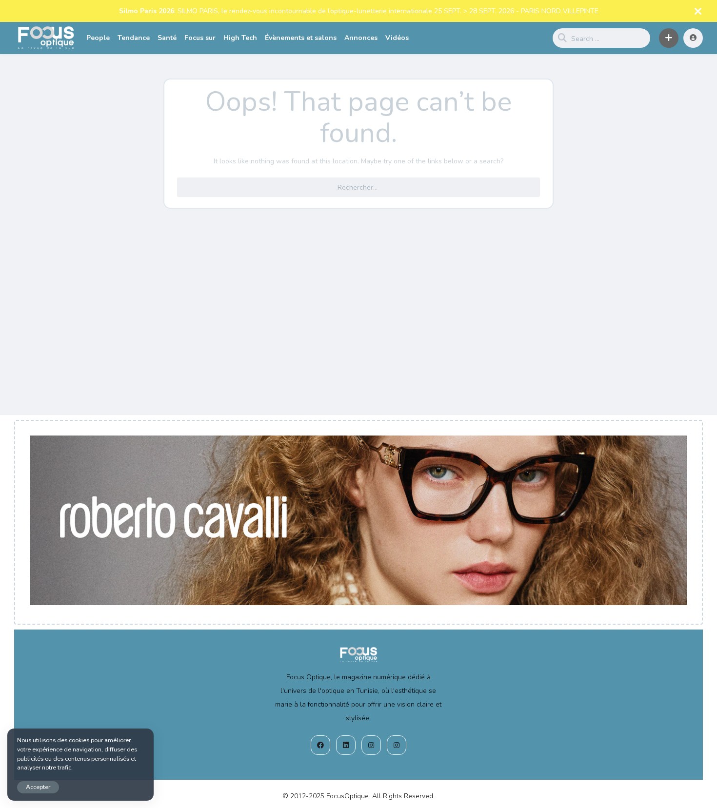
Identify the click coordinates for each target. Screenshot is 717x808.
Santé (167, 37)
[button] (668, 38)
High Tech (240, 37)
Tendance (134, 37)
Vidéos (397, 37)
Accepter (38, 787)
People (98, 37)
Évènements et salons (301, 37)
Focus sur (200, 37)
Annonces (361, 37)
